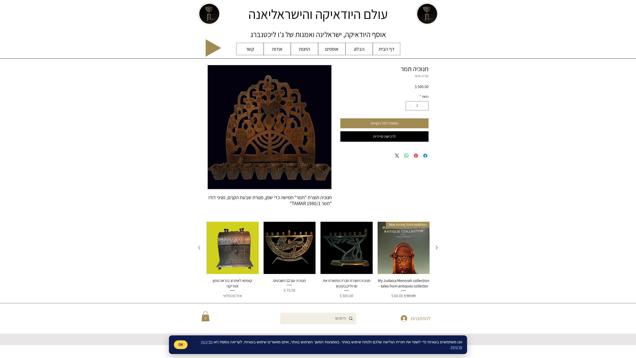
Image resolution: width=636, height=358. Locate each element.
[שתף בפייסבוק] (425, 156)
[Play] (213, 48)
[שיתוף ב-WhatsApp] (406, 156)
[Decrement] (425, 105)
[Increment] (409, 105)
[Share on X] (397, 156)
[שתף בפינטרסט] (416, 156)
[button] (205, 316)
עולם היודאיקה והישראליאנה (318, 14)
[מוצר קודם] (437, 248)
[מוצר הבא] (199, 248)
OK (180, 345)
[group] (318, 260)
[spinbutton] (417, 105)
